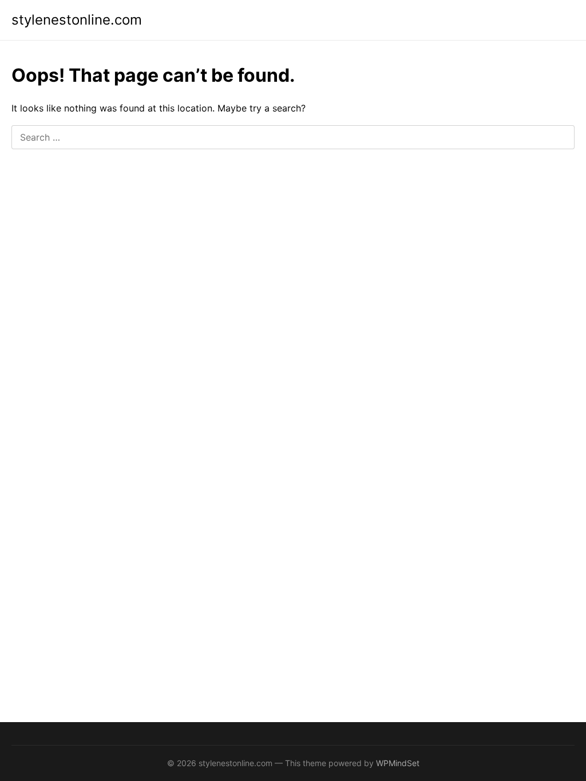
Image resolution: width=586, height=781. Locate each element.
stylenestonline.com (76, 19)
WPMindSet (397, 763)
